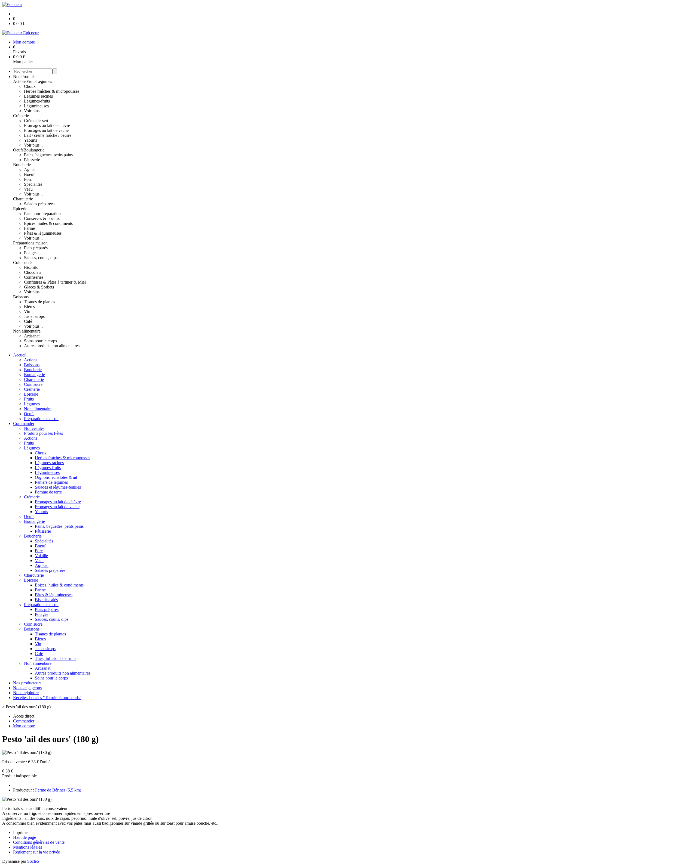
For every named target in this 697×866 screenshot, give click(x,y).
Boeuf (29, 174)
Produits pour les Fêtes (43, 433)
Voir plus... (33, 110)
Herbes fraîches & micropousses (51, 91)
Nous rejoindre (26, 692)
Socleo (33, 861)
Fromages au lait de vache (46, 130)
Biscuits (31, 267)
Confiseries (33, 277)
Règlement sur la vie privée (36, 852)
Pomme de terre (48, 492)
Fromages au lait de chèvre (47, 125)
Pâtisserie (32, 159)
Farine (29, 228)
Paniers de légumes (51, 482)
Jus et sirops (34, 316)
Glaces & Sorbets (39, 287)
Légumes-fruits (37, 101)
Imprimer (21, 832)
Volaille (41, 555)
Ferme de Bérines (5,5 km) (58, 790)
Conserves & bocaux (42, 218)
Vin (27, 311)
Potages (30, 252)
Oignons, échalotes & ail (56, 477)
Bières (29, 306)
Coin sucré (22, 262)
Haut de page (24, 837)
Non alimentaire (27, 331)
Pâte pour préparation (42, 213)
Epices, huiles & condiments (48, 223)
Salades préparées (39, 203)
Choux (30, 86)
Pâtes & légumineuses (43, 233)
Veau (28, 189)
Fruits (31, 81)
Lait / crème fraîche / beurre (47, 135)
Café (28, 321)
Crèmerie (21, 115)
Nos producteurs (27, 683)
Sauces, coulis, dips (40, 257)
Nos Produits (24, 76)
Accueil (19, 355)
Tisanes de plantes (39, 301)
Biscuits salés (46, 599)
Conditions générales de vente (39, 842)
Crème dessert (36, 120)
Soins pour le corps (40, 341)
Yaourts (30, 140)
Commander (23, 423)
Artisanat (31, 336)
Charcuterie (23, 199)
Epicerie (20, 208)
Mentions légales (27, 847)
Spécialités (33, 184)
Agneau (31, 169)
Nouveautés (34, 428)
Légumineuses (36, 106)
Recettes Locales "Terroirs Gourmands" (47, 697)
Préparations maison (30, 243)
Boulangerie (33, 150)
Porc (28, 179)
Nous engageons (27, 687)
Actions (19, 81)
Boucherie (22, 164)
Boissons (21, 296)
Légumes (44, 81)
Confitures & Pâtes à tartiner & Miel (55, 282)
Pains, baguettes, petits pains (48, 155)
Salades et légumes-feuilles (58, 487)
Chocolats (32, 272)
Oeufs (18, 150)
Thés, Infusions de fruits (55, 658)
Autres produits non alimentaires (52, 345)
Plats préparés (36, 248)
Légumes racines (38, 96)
